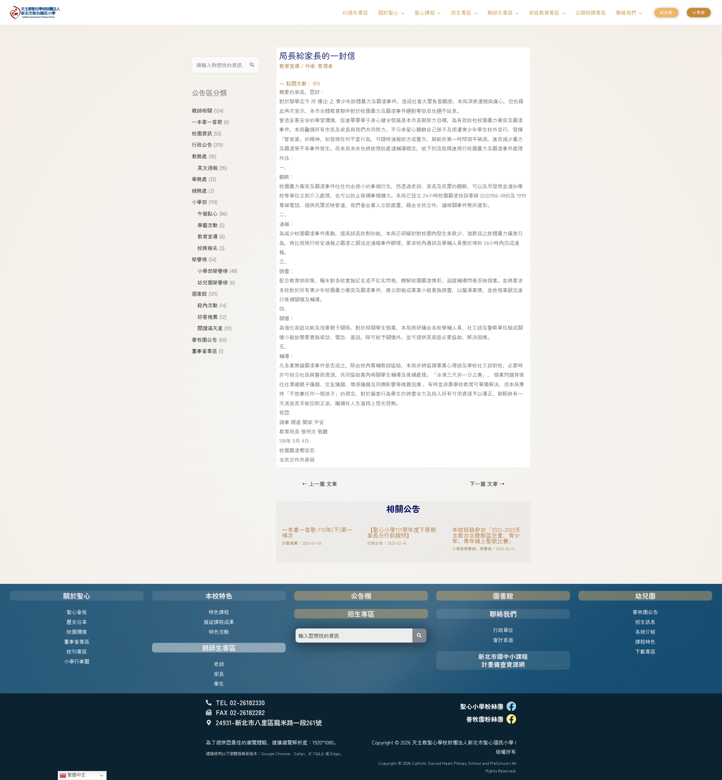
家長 (219, 673)
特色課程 (219, 611)
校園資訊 (202, 133)
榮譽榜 (199, 259)
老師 (219, 663)
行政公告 (202, 144)
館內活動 (207, 305)
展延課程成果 (219, 621)
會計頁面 (503, 639)
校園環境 (77, 631)
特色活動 (219, 631)
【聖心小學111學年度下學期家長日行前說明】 (401, 532)
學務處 (199, 179)
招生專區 (361, 614)
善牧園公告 (204, 339)
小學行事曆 (76, 661)
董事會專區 (204, 350)
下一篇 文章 (487, 484)
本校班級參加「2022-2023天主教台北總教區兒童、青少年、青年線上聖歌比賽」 (486, 535)
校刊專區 (77, 651)
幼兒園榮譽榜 (212, 282)
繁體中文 (75, 775)
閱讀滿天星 (210, 328)
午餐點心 (207, 213)
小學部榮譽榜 (212, 270)
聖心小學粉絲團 (481, 706)
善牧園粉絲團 (484, 719)
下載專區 (645, 651)
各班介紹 (645, 631)
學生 (219, 683)
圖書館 (199, 293)
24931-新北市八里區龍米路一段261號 (269, 722)
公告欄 (361, 596)
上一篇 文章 (319, 484)
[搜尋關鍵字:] (225, 65)
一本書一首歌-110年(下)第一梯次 (317, 532)
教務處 (199, 156)
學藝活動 (207, 225)
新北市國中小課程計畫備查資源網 (503, 660)
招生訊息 (645, 621)
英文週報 (207, 167)
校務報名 (207, 247)
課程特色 (645, 641)
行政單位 (503, 630)
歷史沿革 (77, 621)
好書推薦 (207, 316)
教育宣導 (207, 236)
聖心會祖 (77, 611)
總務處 (199, 190)
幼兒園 (645, 596)
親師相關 (202, 110)
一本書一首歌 (207, 121)
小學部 (199, 201)
